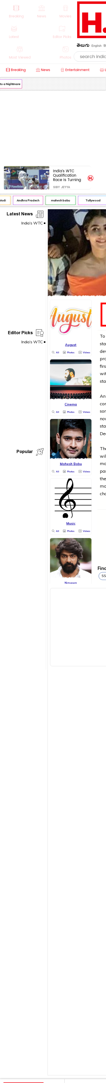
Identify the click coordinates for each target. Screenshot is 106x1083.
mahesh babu (59, 200)
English (96, 46)
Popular (25, 452)
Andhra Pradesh (27, 200)
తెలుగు (83, 46)
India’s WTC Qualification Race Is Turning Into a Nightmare (68, 175)
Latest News (20, 215)
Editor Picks (20, 334)
